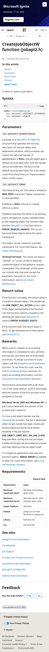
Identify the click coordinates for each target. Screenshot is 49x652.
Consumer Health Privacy (13, 644)
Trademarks (7, 648)
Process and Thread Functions (17, 557)
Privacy (18, 640)
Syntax (7, 69)
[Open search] (36, 29)
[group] (24, 115)
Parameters (9, 73)
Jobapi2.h (20, 36)
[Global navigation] (2, 29)
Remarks (8, 80)
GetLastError (17, 225)
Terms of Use (36, 644)
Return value (10, 76)
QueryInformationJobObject (16, 378)
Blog (39, 636)
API (11, 36)
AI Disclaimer (8, 636)
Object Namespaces (12, 250)
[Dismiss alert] (44, 4)
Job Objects (8, 551)
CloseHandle (8, 420)
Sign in (43, 30)
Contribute (7, 640)
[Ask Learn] (40, 36)
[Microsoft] (24, 30)
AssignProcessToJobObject (31, 363)
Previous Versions (26, 636)
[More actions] (44, 36)
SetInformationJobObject (15, 371)
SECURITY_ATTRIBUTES (28, 139)
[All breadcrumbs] (4, 36)
